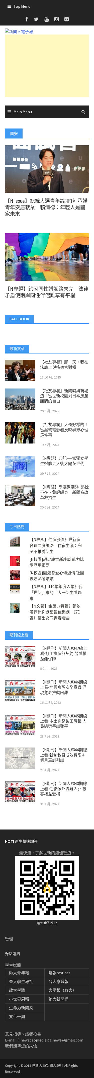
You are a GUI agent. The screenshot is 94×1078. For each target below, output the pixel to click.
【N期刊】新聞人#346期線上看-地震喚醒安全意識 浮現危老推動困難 (63, 687)
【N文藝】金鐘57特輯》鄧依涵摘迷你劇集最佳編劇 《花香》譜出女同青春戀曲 (55, 612)
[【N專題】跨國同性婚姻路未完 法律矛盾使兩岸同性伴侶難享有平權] (47, 256)
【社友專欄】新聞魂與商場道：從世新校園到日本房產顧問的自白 (64, 396)
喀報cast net (59, 972)
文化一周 (17, 1016)
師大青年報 (19, 972)
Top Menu (22, 6)
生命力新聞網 (21, 1007)
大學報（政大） (62, 990)
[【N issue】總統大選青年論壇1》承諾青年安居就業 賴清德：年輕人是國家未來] (47, 168)
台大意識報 (58, 981)
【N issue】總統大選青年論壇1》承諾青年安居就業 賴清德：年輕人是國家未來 (46, 207)
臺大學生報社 (21, 981)
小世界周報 (19, 999)
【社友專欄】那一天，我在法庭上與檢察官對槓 (64, 365)
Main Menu (23, 111)
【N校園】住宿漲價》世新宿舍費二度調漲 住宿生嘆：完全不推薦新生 (56, 545)
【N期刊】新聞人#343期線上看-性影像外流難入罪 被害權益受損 (63, 788)
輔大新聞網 (58, 999)
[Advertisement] (47, 65)
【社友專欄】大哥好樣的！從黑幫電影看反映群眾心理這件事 (64, 430)
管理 (9, 938)
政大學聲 (17, 990)
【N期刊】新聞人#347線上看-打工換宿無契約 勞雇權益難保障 (63, 653)
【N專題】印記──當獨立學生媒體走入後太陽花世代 (64, 461)
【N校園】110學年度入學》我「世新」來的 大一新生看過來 (56, 592)
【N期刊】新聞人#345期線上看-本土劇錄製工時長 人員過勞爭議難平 (63, 721)
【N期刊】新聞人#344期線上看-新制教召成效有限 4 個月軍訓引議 (63, 755)
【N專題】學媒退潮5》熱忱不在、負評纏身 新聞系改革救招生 (64, 492)
